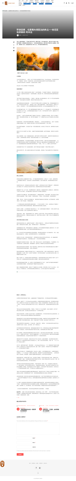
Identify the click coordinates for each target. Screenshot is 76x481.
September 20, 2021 (46, 412)
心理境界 (31, 0)
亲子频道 (25, 2)
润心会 (24, 5)
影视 (52, 0)
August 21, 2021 (23, 412)
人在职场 (42, 0)
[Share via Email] (14, 50)
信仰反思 (47, 0)
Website (34, 447)
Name (34, 438)
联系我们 (33, 463)
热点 (22, 0)
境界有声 (40, 463)
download (22, 408)
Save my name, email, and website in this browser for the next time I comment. (34, 450)
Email (34, 442)
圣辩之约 (45, 463)
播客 (37, 463)
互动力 (20, 2)
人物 (26, 0)
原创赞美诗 (48, 2)
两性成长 (36, 0)
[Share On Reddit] (14, 48)
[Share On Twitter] (14, 42)
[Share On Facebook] (14, 45)
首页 (19, 0)
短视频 (20, 5)
